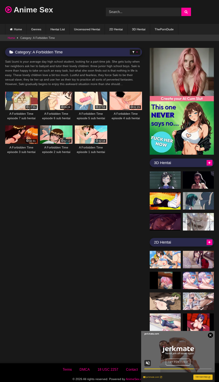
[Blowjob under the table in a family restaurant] (165, 280)
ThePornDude (164, 29)
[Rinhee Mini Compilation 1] (198, 322)
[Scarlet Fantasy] (198, 180)
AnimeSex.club (136, 379)
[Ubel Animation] (165, 301)
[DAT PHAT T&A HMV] (198, 222)
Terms (67, 369)
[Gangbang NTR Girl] (165, 180)
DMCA (85, 369)
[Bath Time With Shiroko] (165, 322)
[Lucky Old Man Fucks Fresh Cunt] (198, 201)
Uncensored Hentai (87, 29)
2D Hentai (116, 29)
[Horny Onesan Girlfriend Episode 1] (165, 201)
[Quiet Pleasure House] (198, 301)
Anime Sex (32, 9)
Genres (36, 29)
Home (18, 29)
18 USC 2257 (108, 369)
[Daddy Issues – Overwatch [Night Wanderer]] (165, 222)
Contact (132, 369)
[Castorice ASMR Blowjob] (198, 280)
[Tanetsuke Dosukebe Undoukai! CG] (165, 259)
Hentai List (57, 29)
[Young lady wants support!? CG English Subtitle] (198, 259)
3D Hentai (138, 29)
